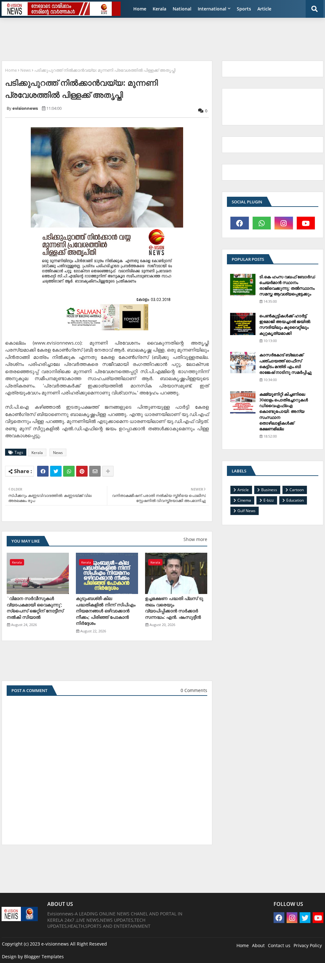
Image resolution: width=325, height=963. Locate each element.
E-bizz (268, 500)
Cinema (244, 500)
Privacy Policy (308, 945)
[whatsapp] (261, 223)
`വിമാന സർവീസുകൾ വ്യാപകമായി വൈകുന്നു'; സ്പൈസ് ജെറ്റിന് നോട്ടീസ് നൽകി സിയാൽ (35, 607)
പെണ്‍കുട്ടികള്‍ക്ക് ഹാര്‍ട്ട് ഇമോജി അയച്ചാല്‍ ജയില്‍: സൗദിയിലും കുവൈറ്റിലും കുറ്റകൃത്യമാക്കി (285, 324)
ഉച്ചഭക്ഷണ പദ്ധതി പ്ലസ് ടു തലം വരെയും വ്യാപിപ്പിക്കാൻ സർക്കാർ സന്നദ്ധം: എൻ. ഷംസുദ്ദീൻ (174, 607)
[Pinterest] (82, 471)
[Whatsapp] (69, 471)
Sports (244, 9)
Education (295, 500)
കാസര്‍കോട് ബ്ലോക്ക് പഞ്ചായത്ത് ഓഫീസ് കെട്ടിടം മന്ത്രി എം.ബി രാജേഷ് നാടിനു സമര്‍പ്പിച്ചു (285, 363)
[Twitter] (56, 471)
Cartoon (296, 489)
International (212, 9)
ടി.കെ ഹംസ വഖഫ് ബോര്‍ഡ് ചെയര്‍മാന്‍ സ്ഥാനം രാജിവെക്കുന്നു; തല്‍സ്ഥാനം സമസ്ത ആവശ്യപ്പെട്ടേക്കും (287, 285)
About (258, 945)
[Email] (95, 471)
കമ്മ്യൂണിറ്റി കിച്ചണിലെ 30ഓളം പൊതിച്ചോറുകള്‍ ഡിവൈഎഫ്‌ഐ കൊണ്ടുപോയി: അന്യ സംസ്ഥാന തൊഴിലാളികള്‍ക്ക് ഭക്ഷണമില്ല (283, 411)
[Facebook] (43, 471)
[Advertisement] (155, 37)
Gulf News (246, 510)
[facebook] (239, 223)
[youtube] (305, 223)
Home (139, 9)
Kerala (159, 9)
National (182, 9)
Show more (195, 539)
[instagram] (283, 223)
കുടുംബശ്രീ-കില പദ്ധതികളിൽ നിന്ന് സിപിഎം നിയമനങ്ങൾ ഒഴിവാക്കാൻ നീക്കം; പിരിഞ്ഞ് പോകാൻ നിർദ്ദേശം (106, 610)
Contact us (279, 945)
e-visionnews (55, 944)
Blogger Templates (44, 956)
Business (269, 489)
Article (264, 9)
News (25, 70)
